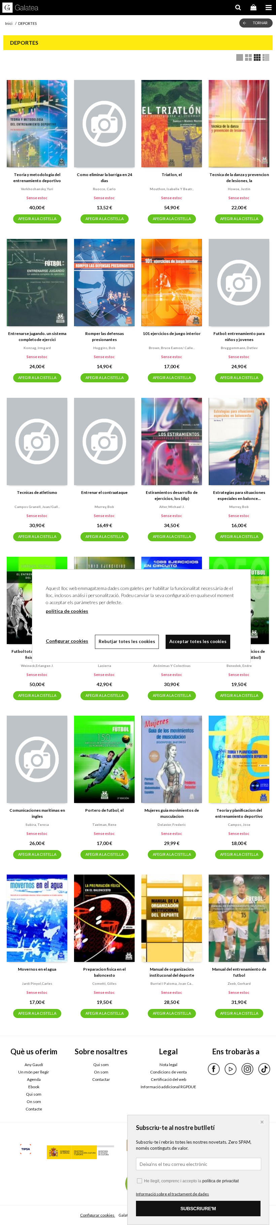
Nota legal (168, 1064)
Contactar (101, 1079)
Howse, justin (239, 189)
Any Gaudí (34, 1064)
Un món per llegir (33, 1071)
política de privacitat (220, 1181)
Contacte (34, 1108)
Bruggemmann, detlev (239, 348)
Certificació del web (168, 1079)
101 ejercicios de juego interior (172, 333)
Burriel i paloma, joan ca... (171, 983)
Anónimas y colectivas (172, 666)
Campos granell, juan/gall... (37, 507)
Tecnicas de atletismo (37, 492)
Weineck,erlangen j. (37, 666)
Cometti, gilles (104, 983)
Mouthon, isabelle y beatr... (172, 189)
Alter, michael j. (171, 507)
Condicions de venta (168, 1071)
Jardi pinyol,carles (37, 983)
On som (34, 1101)
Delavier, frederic (172, 824)
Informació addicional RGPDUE (168, 1086)
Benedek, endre (239, 666)
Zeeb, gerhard (239, 983)
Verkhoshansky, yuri (37, 189)
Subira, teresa (37, 824)
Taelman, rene (104, 824)
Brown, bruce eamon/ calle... (172, 348)
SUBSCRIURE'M (198, 1208)
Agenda (34, 1079)
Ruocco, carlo (104, 189)
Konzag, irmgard (37, 348)
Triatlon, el (172, 174)
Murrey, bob (104, 507)
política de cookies (67, 611)
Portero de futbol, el (104, 810)
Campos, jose (239, 824)
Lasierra (104, 666)
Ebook (33, 1086)
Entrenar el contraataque (104, 492)
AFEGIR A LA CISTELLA (37, 218)
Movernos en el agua (37, 969)
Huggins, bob (104, 348)
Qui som (33, 1094)
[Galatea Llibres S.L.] (20, 8)
